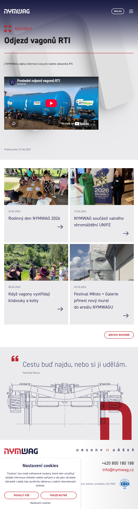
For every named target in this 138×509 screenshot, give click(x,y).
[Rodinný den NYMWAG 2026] (60, 227)
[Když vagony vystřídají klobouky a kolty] (60, 309)
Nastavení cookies (40, 502)
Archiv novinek (119, 335)
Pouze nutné (58, 495)
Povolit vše (21, 495)
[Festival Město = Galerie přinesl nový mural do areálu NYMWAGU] (126, 315)
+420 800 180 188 (118, 463)
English (118, 11)
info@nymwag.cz (118, 469)
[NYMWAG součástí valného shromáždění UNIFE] (126, 233)
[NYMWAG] (16, 11)
